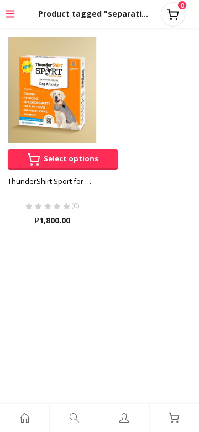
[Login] (124, 418)
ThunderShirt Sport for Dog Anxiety (52, 181)
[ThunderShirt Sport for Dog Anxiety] (52, 89)
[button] (173, 12)
